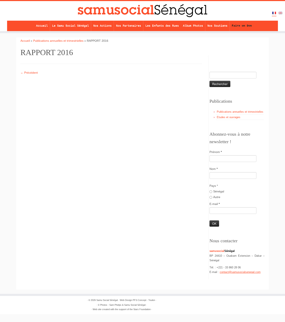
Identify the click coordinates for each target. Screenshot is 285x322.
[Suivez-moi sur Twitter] (220, 59)
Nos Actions (102, 25)
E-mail (214, 204)
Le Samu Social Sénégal (70, 25)
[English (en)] (280, 13)
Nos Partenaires (128, 25)
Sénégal (218, 191)
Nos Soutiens (217, 25)
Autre (216, 197)
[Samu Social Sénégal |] (142, 11)
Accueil (42, 25)
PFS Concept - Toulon (144, 300)
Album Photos (193, 25)
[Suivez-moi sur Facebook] (227, 59)
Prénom (215, 152)
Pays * (213, 185)
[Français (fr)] (274, 13)
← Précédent (29, 72)
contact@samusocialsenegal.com (240, 272)
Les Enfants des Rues (162, 25)
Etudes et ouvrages (228, 117)
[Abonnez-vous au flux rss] (213, 59)
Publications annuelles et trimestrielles (58, 40)
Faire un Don (242, 25)
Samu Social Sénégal (107, 300)
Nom (213, 168)
